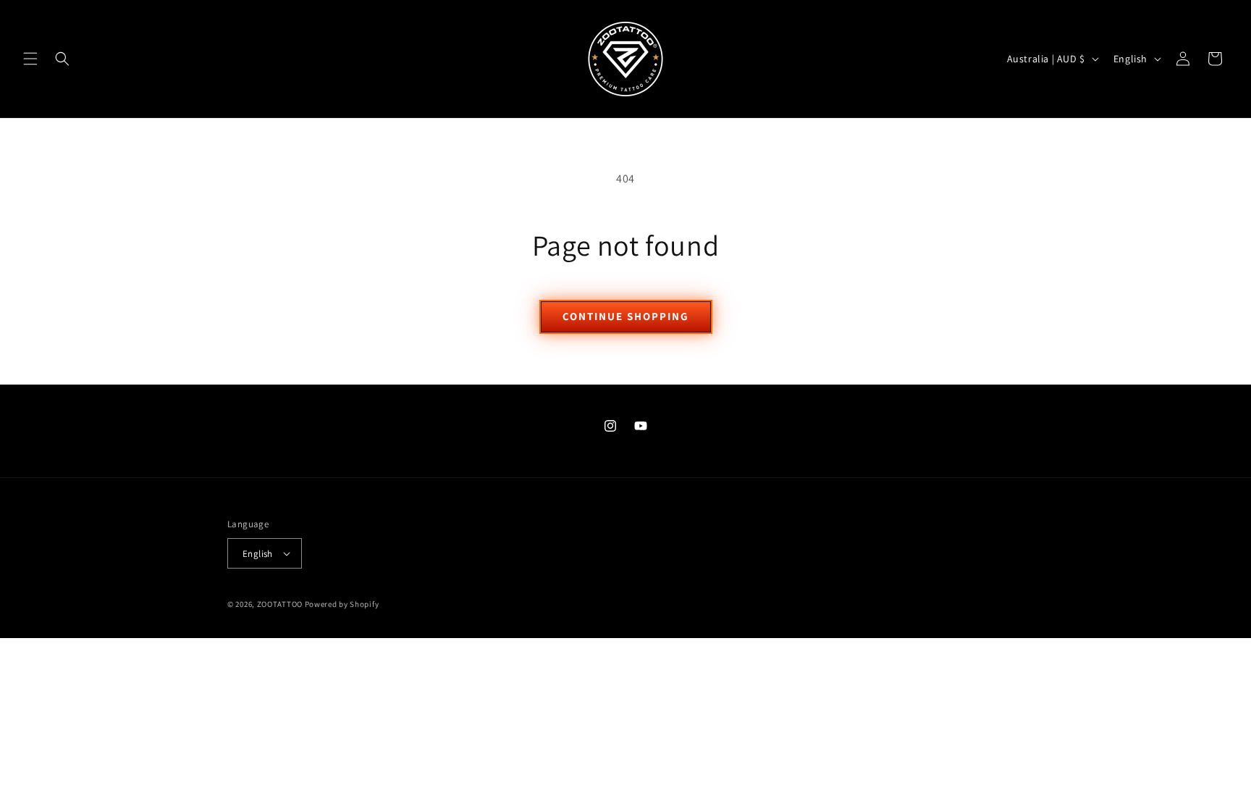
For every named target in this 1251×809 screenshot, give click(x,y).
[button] (30, 59)
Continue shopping (626, 316)
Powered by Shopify (342, 604)
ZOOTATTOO (280, 604)
